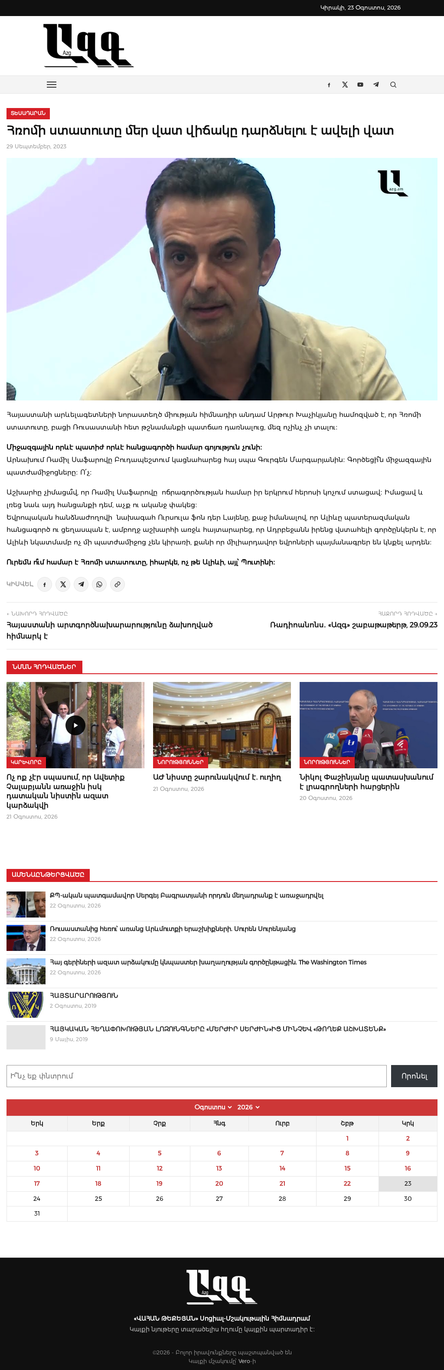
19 (160, 1183)
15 (347, 1168)
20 (219, 1183)
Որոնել (415, 1076)
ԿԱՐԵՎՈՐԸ (26, 762)
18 (98, 1183)
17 (37, 1183)
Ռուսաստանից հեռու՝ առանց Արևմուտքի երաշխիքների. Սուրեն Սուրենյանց (173, 929)
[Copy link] (117, 584)
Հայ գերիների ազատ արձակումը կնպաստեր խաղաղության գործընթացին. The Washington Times (208, 962)
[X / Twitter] (63, 584)
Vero (244, 1361)
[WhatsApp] (99, 584)
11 (98, 1168)
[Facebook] (44, 584)
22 (347, 1183)
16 (408, 1168)
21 (282, 1183)
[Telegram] (81, 584)
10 (37, 1168)
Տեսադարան (28, 113)
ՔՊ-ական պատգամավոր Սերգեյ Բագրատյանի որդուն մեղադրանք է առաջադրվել (186, 895)
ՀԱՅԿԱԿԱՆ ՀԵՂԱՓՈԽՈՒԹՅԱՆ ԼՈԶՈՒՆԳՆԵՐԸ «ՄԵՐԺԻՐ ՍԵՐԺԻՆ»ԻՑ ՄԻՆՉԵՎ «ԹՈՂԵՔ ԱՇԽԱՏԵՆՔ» (218, 1029)
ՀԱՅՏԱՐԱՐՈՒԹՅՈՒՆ (84, 996)
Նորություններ (180, 762)
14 (282, 1168)
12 (160, 1168)
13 (219, 1168)
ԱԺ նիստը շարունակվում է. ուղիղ (217, 777)
